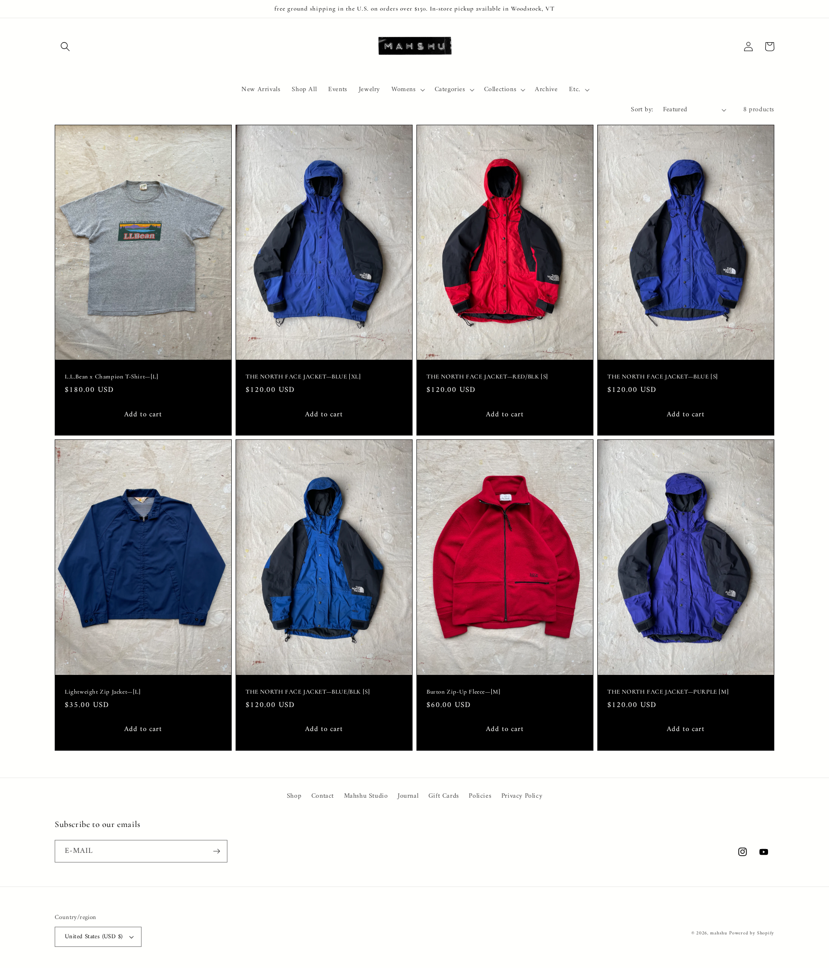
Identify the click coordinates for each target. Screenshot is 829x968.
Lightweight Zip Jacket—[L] (103, 692)
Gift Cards (443, 796)
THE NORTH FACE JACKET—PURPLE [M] (668, 692)
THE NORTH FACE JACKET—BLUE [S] (662, 376)
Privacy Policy (521, 796)
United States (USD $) (93, 936)
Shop (294, 796)
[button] (65, 46)
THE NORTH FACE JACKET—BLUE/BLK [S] (308, 692)
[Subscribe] (216, 851)
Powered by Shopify (751, 933)
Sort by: (642, 110)
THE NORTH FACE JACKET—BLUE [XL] (303, 376)
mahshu (718, 933)
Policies (480, 796)
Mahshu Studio (366, 796)
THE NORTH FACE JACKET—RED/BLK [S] (487, 376)
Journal (408, 796)
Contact (322, 796)
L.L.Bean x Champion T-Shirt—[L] (112, 376)
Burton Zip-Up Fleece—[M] (463, 692)
